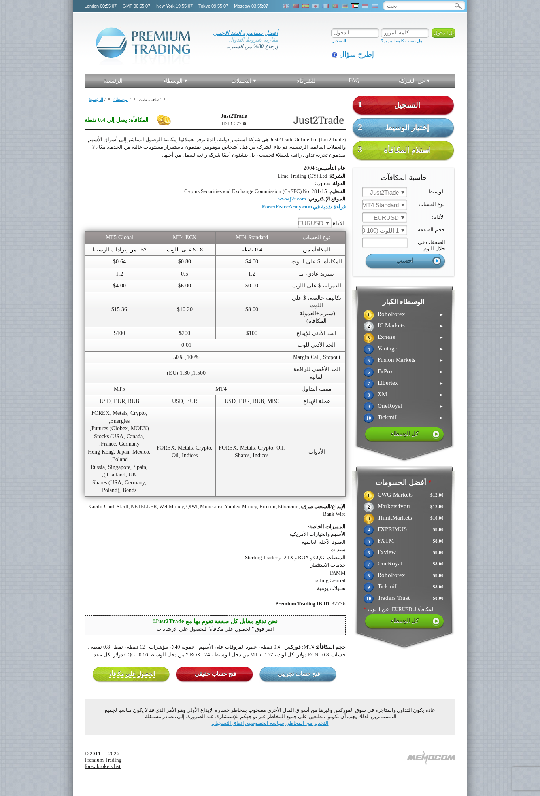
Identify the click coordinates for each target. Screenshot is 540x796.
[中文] (296, 6)
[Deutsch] (345, 6)
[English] (286, 6)
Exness (386, 337)
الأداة (321, 223)
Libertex (388, 383)
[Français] (325, 6)
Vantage (387, 348)
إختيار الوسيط (393, 127)
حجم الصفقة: (430, 230)
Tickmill (388, 417)
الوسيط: (436, 192)
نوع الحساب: (431, 204)
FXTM (386, 540)
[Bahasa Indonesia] (365, 6)
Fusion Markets (396, 360)
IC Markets (391, 325)
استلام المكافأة (394, 149)
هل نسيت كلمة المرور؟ (402, 40)
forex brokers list (103, 766)
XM (382, 394)
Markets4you (394, 506)
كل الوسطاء (405, 434)
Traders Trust (394, 598)
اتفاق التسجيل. (228, 723)
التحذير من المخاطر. (307, 723)
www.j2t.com (292, 199)
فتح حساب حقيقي (215, 674)
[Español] (305, 6)
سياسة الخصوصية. (264, 723)
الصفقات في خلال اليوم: (431, 245)
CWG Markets (395, 495)
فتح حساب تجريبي (299, 674)
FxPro (385, 371)
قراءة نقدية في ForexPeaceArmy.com (304, 207)
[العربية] (355, 6)
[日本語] (315, 6)
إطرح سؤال (356, 54)
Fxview (387, 552)
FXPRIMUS (392, 529)
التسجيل (338, 40)
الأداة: (438, 217)
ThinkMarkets (395, 517)
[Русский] (375, 6)
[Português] (335, 6)
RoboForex (391, 314)
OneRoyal (390, 406)
